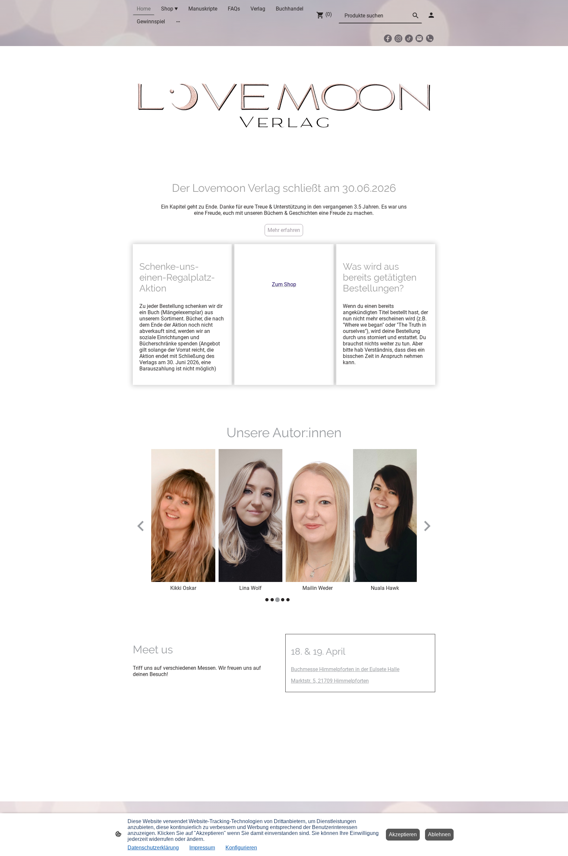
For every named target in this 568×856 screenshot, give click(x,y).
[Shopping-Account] (431, 15)
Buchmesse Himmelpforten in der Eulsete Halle (345, 669)
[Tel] (430, 38)
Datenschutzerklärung (153, 847)
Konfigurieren (241, 847)
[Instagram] (398, 38)
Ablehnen (439, 834)
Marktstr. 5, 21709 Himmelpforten (330, 681)
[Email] (419, 38)
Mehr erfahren (284, 230)
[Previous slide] (141, 525)
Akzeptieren (403, 834)
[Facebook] (388, 38)
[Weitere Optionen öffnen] (178, 21)
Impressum (202, 847)
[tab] (267, 599)
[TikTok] (409, 38)
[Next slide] (426, 525)
